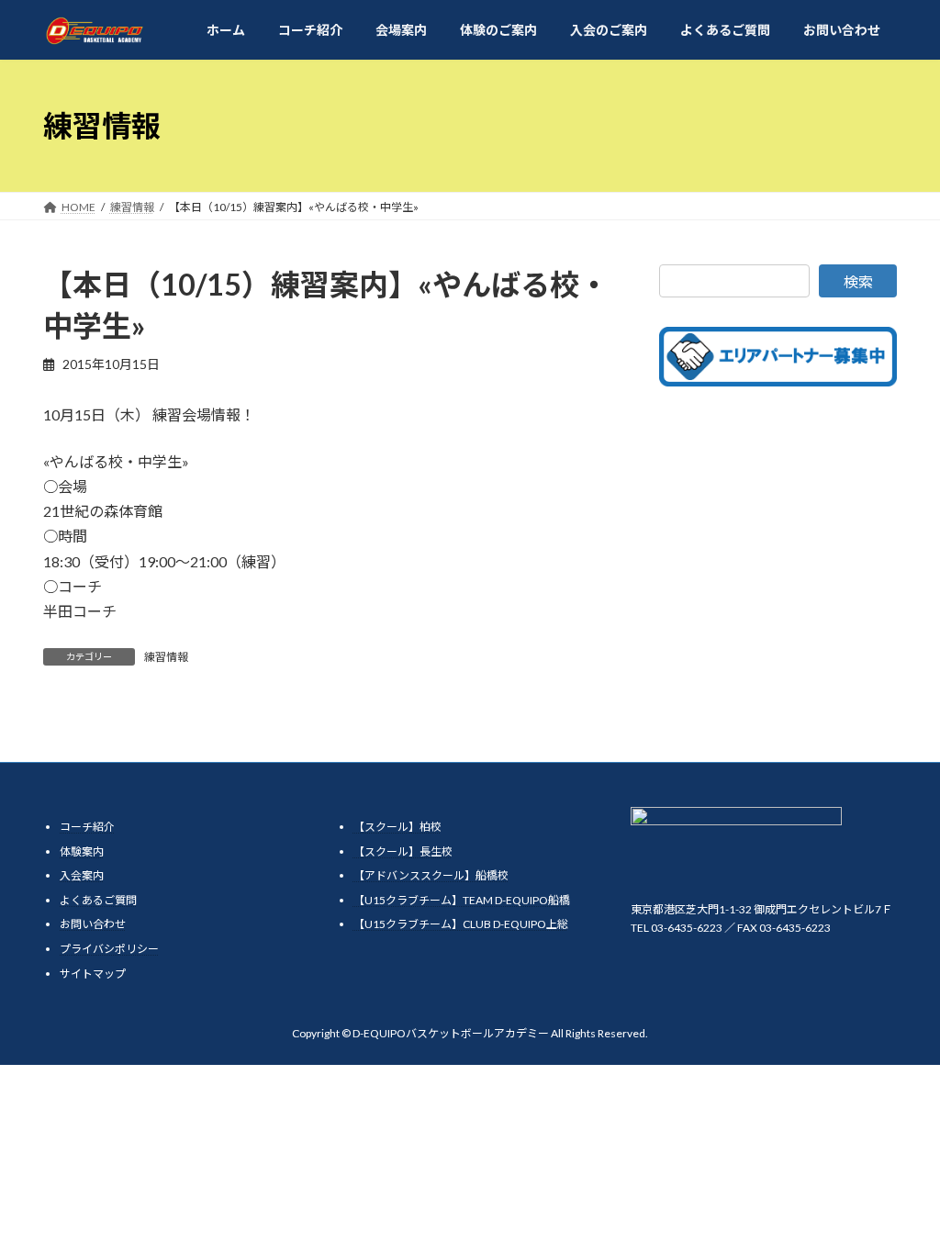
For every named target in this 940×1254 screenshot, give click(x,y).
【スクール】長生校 (403, 851)
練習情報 (166, 657)
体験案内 (82, 851)
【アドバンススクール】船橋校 (431, 876)
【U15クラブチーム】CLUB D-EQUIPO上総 (460, 925)
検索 (858, 281)
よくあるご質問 (98, 900)
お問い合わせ (93, 925)
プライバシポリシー (109, 949)
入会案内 (82, 876)
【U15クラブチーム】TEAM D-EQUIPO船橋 (461, 900)
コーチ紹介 (87, 827)
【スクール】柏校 (397, 827)
